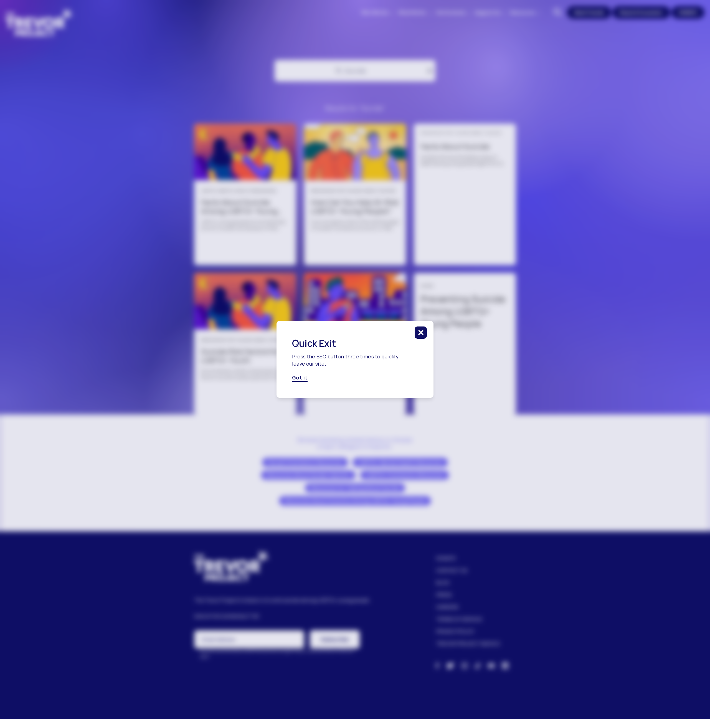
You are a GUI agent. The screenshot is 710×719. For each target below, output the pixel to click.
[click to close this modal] (421, 332)
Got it (300, 377)
